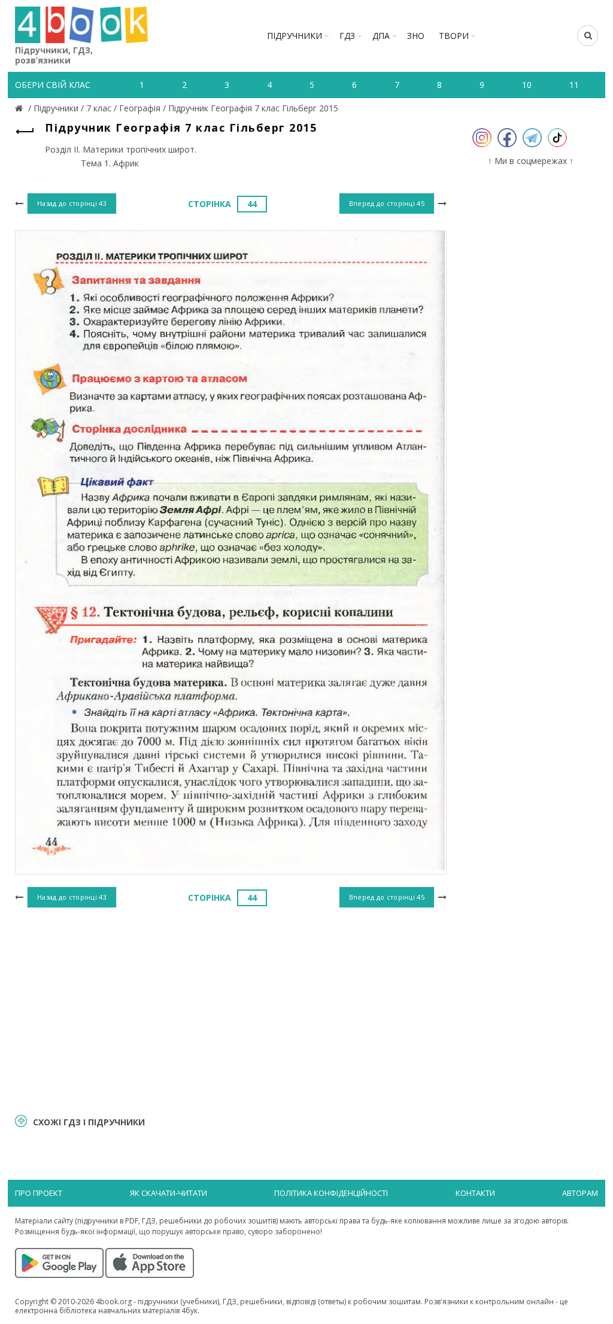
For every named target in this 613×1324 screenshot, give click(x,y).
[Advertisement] (231, 1009)
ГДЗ (347, 35)
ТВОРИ (454, 35)
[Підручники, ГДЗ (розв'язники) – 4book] (20, 108)
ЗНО (415, 35)
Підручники (294, 35)
